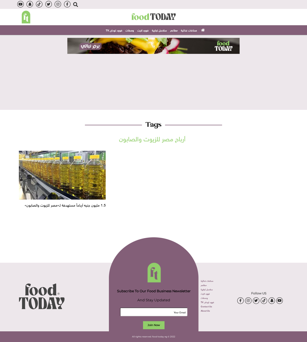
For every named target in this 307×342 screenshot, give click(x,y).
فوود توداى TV (114, 30)
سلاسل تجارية (159, 30)
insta (58, 4)
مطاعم (174, 30)
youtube (20, 4)
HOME (202, 30)
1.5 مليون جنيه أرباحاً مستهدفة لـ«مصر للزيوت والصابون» (65, 205)
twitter (48, 4)
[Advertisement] (153, 80)
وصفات (129, 30)
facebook (67, 4)
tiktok (39, 4)
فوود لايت (143, 30)
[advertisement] (153, 46)
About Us (205, 310)
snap (29, 4)
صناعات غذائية (189, 30)
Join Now (154, 325)
